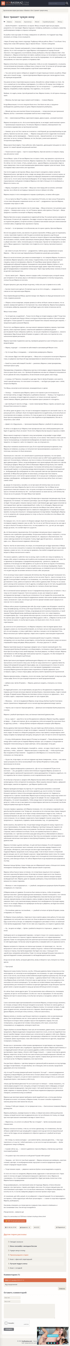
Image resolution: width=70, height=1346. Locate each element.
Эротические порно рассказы (13, 10)
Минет (37, 22)
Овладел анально (16, 1242)
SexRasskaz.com (27, 1341)
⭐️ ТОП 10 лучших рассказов (15, 1221)
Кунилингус (28, 22)
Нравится (25, 1227)
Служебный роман (48, 22)
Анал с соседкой (16, 1268)
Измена (26, 10)
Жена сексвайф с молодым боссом (23, 1246)
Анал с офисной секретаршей (21, 1259)
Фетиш (60, 22)
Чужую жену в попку (17, 1250)
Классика (18, 22)
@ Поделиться (60, 1227)
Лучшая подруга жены (18, 1263)
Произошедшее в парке (19, 1255)
